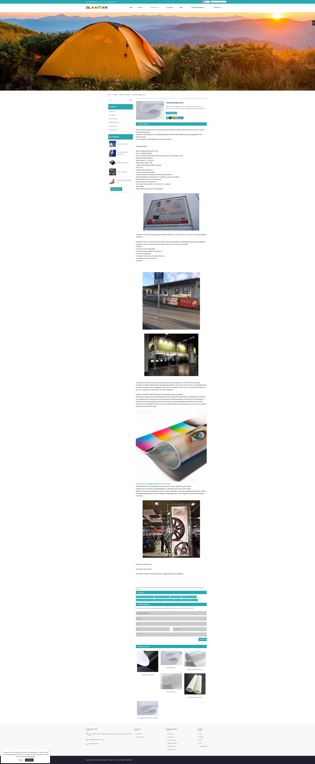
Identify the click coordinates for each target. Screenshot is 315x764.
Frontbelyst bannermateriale (189, 596)
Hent (181, 7)
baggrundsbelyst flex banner (161, 596)
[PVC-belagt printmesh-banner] (195, 683)
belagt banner (169, 600)
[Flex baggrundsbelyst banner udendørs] (147, 707)
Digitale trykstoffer (125, 94)
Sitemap (201, 737)
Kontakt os (217, 7)
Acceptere (29, 760)
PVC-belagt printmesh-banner (195, 697)
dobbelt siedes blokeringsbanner (144, 596)
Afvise (20, 760)
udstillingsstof (185, 600)
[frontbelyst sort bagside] (147, 661)
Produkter (154, 7)
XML (200, 743)
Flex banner (112, 115)
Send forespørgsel (197, 7)
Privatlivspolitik (30, 756)
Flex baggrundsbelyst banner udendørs (147, 718)
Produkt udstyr (140, 737)
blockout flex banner (175, 596)
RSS (200, 740)
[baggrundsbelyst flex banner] (195, 658)
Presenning (112, 111)
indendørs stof (177, 600)
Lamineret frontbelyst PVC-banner (145, 600)
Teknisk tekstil (194, 600)
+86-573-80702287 (111, 2)
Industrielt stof (112, 126)
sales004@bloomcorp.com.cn (95, 2)
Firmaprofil (139, 733)
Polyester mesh (113, 129)
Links (200, 733)
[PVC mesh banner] (171, 680)
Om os (140, 7)
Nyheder (169, 7)
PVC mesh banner (171, 692)
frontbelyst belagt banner (138, 94)
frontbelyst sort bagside (148, 674)
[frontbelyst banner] (171, 657)
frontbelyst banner (159, 600)
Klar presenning (113, 118)
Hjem (130, 7)
